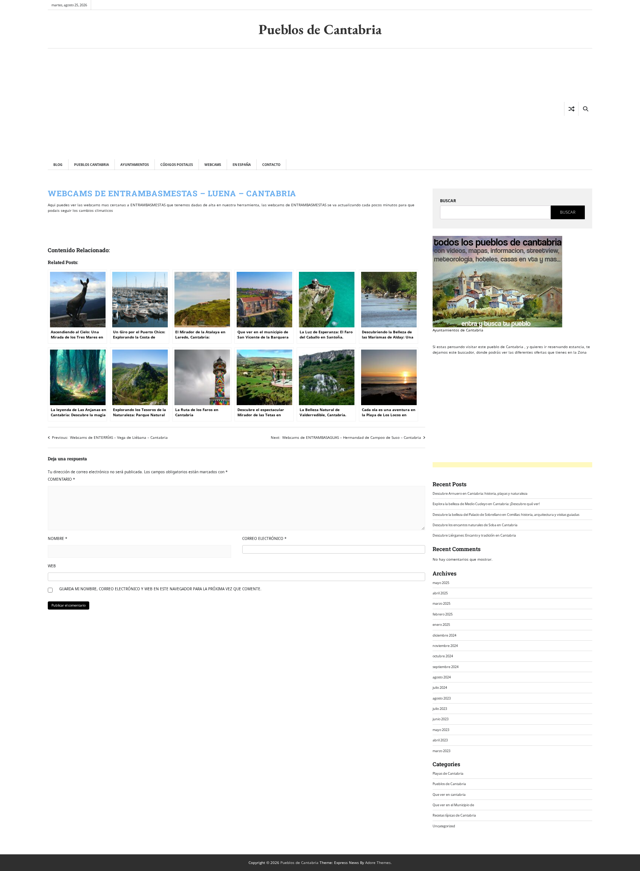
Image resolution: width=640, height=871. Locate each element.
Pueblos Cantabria (91, 164)
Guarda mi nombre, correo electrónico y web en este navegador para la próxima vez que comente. (160, 588)
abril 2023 (440, 740)
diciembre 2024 (444, 635)
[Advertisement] (167, 104)
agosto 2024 (442, 677)
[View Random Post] (571, 109)
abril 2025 (440, 593)
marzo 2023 (441, 750)
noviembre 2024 (445, 645)
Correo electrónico (264, 538)
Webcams (212, 164)
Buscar (448, 200)
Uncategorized (444, 826)
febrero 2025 (443, 614)
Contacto (271, 164)
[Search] (585, 109)
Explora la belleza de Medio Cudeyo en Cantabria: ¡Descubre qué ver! (486, 503)
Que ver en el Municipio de (453, 804)
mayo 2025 (441, 582)
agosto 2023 (442, 698)
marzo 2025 (441, 603)
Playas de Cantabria (448, 773)
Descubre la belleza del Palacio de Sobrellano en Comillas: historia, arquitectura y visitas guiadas (506, 514)
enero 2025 (441, 624)
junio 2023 (441, 719)
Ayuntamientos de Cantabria (458, 330)
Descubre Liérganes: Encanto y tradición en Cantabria (474, 535)
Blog (58, 164)
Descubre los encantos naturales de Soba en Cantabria (475, 525)
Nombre (57, 538)
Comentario (61, 479)
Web (52, 565)
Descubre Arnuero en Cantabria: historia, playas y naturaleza (480, 493)
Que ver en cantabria (449, 794)
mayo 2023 (441, 729)
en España (242, 164)
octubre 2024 (443, 656)
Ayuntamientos (134, 164)
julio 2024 (440, 687)
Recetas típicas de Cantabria (454, 815)
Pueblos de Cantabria (320, 29)
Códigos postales (176, 164)
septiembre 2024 (446, 666)
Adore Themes (378, 862)
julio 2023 (440, 708)
